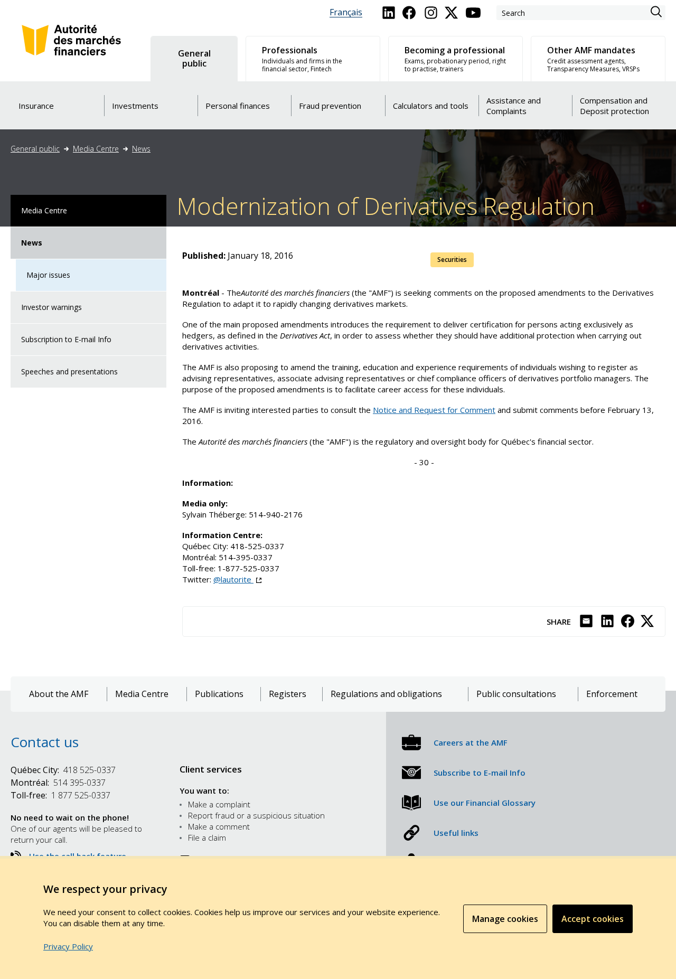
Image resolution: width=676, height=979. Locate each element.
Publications (219, 694)
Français (346, 12)
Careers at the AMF (471, 742)
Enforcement (611, 694)
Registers (287, 694)
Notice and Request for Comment (434, 409)
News (141, 148)
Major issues (48, 275)
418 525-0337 (63, 770)
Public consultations (516, 694)
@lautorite (237, 579)
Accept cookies (592, 919)
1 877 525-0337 (60, 795)
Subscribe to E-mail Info (479, 772)
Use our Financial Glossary (485, 802)
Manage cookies (505, 919)
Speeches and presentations (69, 371)
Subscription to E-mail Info (66, 339)
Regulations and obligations (386, 694)
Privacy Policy (68, 946)
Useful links (456, 832)
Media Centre (96, 148)
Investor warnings (51, 307)
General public (35, 148)
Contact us (45, 741)
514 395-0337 (58, 782)
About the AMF (58, 694)
